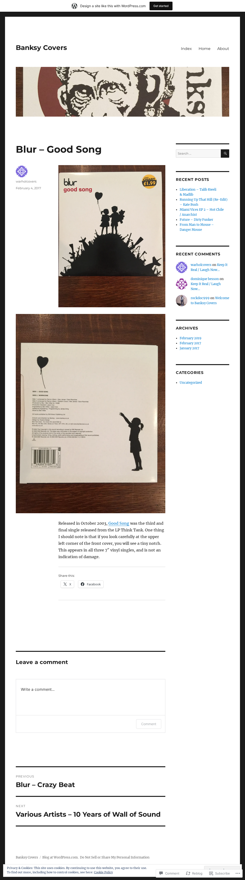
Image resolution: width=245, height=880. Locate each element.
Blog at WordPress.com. (60, 857)
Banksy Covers (41, 47)
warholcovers (26, 181)
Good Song (118, 523)
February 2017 (190, 343)
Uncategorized (191, 383)
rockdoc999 (200, 298)
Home (205, 48)
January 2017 (189, 348)
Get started (161, 6)
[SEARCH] (225, 153)
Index (186, 48)
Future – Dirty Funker (196, 220)
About (223, 48)
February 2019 (190, 338)
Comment (148, 724)
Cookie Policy (103, 872)
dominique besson (205, 279)
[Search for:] (198, 153)
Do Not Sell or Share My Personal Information (115, 857)
